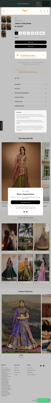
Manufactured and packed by (22, 93)
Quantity (17, 37)
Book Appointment (25, 202)
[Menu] (3, 11)
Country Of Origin (19, 97)
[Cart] (47, 11)
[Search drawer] (41, 11)
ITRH (16, 18)
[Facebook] (26, 211)
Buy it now (30, 46)
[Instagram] (24, 211)
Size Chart (17, 88)
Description (17, 84)
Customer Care (18, 101)
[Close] (41, 189)
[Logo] (25, 11)
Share (18, 78)
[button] (1, 126)
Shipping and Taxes (19, 106)
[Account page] (44, 11)
